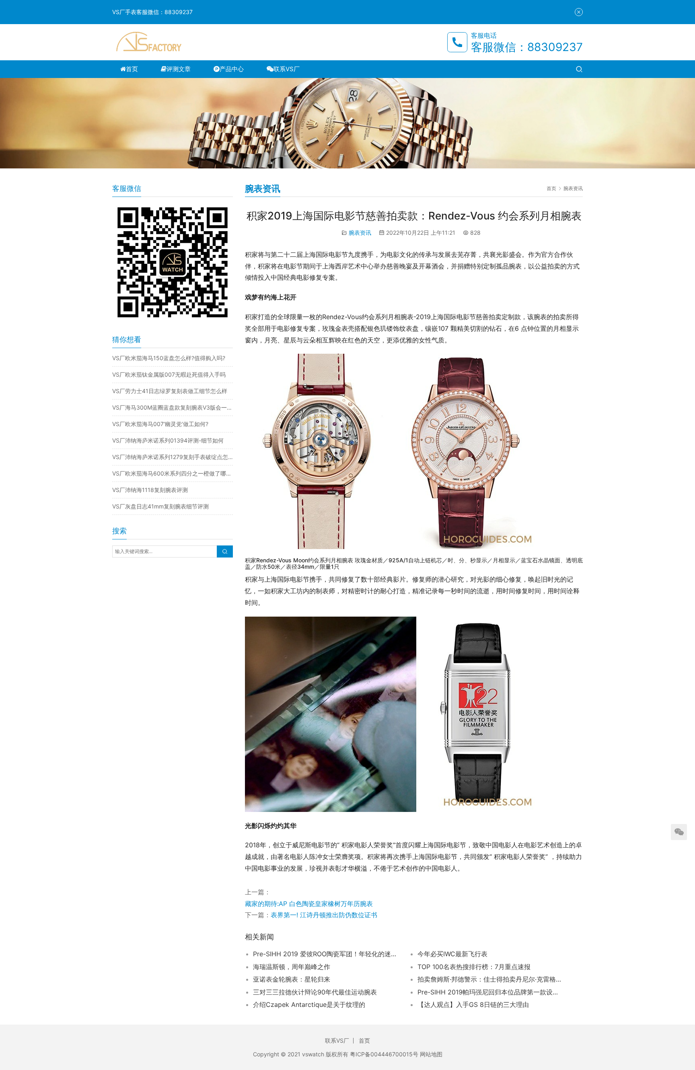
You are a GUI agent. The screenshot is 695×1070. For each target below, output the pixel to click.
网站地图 (431, 1054)
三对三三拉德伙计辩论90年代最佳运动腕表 (315, 992)
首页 (132, 69)
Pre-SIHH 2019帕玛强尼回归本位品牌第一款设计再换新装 (489, 992)
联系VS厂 (286, 69)
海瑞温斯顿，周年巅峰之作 (291, 967)
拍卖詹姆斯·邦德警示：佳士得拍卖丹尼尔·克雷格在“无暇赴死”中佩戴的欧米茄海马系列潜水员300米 (489, 979)
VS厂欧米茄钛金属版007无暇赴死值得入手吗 (169, 374)
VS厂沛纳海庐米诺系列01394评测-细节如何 (168, 440)
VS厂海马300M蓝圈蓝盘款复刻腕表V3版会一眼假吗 (172, 407)
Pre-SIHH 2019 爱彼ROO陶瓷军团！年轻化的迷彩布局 (325, 954)
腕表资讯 (360, 232)
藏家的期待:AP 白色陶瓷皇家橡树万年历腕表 (309, 904)
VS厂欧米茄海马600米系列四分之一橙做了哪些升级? (172, 473)
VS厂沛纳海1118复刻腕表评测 (150, 489)
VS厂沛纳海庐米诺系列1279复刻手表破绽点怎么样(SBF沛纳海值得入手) (172, 456)
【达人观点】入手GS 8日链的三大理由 (473, 1004)
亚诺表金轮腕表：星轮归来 (291, 979)
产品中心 (232, 69)
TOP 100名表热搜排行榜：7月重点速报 (474, 967)
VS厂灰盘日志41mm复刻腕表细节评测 (160, 506)
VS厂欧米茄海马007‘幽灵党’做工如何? (160, 423)
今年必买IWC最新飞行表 (452, 954)
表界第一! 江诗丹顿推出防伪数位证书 (324, 915)
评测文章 (179, 69)
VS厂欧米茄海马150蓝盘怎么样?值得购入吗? (168, 358)
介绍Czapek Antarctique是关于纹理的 (309, 1004)
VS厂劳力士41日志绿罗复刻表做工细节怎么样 (169, 390)
